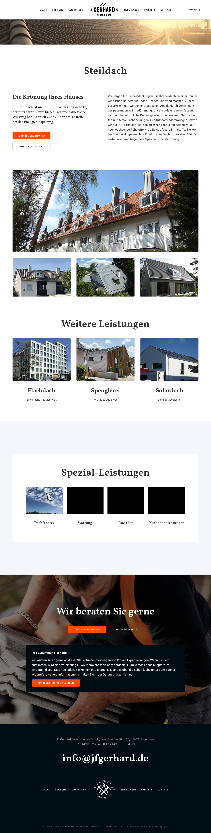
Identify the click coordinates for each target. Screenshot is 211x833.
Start (43, 10)
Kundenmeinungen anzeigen (56, 683)
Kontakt (165, 10)
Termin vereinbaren (31, 135)
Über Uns (57, 10)
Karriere (149, 10)
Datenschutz (118, 826)
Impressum (130, 826)
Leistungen (75, 10)
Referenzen (131, 10)
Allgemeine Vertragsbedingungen (152, 826)
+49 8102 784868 (93, 744)
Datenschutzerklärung (118, 674)
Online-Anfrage (31, 146)
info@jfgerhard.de (105, 759)
